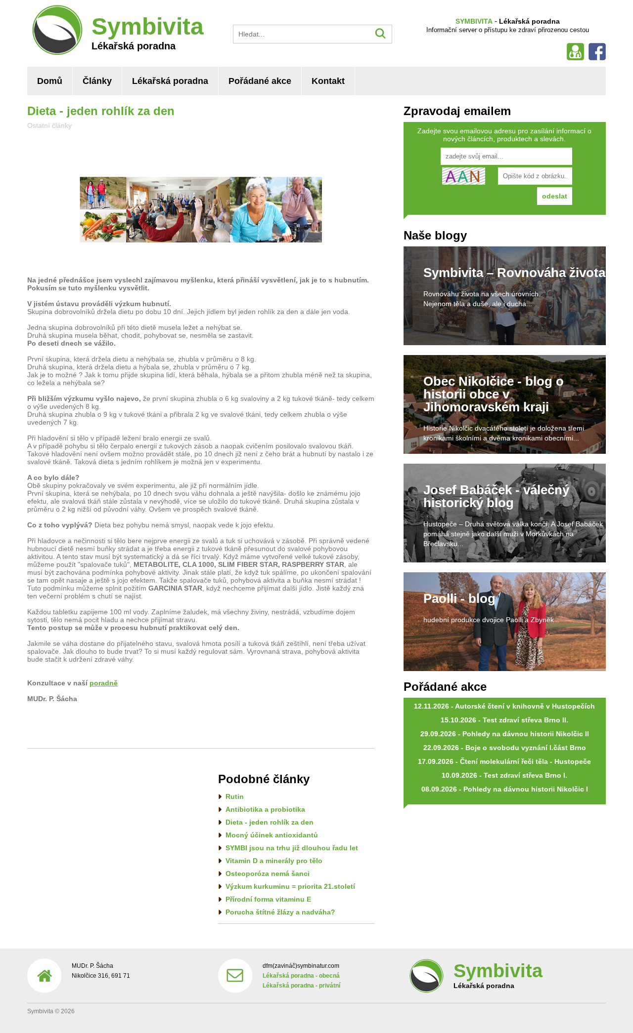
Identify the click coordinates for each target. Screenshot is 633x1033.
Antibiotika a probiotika (265, 809)
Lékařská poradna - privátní (301, 985)
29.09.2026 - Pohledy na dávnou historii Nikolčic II (504, 734)
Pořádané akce (259, 81)
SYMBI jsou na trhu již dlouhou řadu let (292, 848)
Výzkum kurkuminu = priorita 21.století (290, 886)
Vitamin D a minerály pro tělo (274, 861)
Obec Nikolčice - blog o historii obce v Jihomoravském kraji (493, 394)
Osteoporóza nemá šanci (268, 873)
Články (97, 81)
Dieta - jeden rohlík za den (270, 822)
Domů (49, 81)
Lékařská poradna (170, 81)
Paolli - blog (459, 598)
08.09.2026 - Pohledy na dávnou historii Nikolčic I (504, 789)
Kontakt (328, 81)
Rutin (235, 796)
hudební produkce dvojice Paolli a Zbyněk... (491, 620)
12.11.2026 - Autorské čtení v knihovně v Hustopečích (504, 706)
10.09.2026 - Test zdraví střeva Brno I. (504, 775)
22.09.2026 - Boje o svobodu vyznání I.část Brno (504, 748)
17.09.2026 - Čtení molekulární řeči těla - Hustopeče (504, 761)
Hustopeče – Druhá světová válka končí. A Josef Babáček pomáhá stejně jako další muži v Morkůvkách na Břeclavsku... (513, 534)
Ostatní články (49, 125)
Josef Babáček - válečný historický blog (496, 496)
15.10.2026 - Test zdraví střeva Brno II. (504, 720)
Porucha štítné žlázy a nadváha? (280, 912)
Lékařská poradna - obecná (301, 975)
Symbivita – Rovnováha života (514, 272)
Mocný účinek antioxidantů (272, 835)
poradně (104, 683)
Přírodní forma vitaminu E (268, 899)
